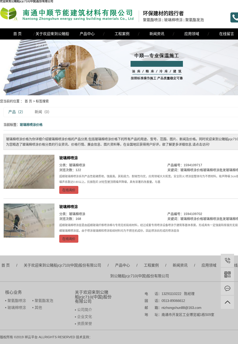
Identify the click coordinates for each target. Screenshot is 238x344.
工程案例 (122, 34)
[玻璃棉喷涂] (29, 172)
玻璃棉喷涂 (68, 158)
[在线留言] (227, 288)
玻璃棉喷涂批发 (214, 170)
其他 (38, 308)
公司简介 (84, 310)
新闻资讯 (156, 34)
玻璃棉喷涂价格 (191, 170)
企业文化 (84, 317)
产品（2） (16, 112)
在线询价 (68, 190)
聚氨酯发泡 (44, 301)
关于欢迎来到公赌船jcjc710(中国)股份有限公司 (52, 36)
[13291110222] (227, 260)
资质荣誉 (84, 324)
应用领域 (191, 34)
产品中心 (87, 34)
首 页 (17, 34)
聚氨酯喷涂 (16, 301)
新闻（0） (43, 112)
